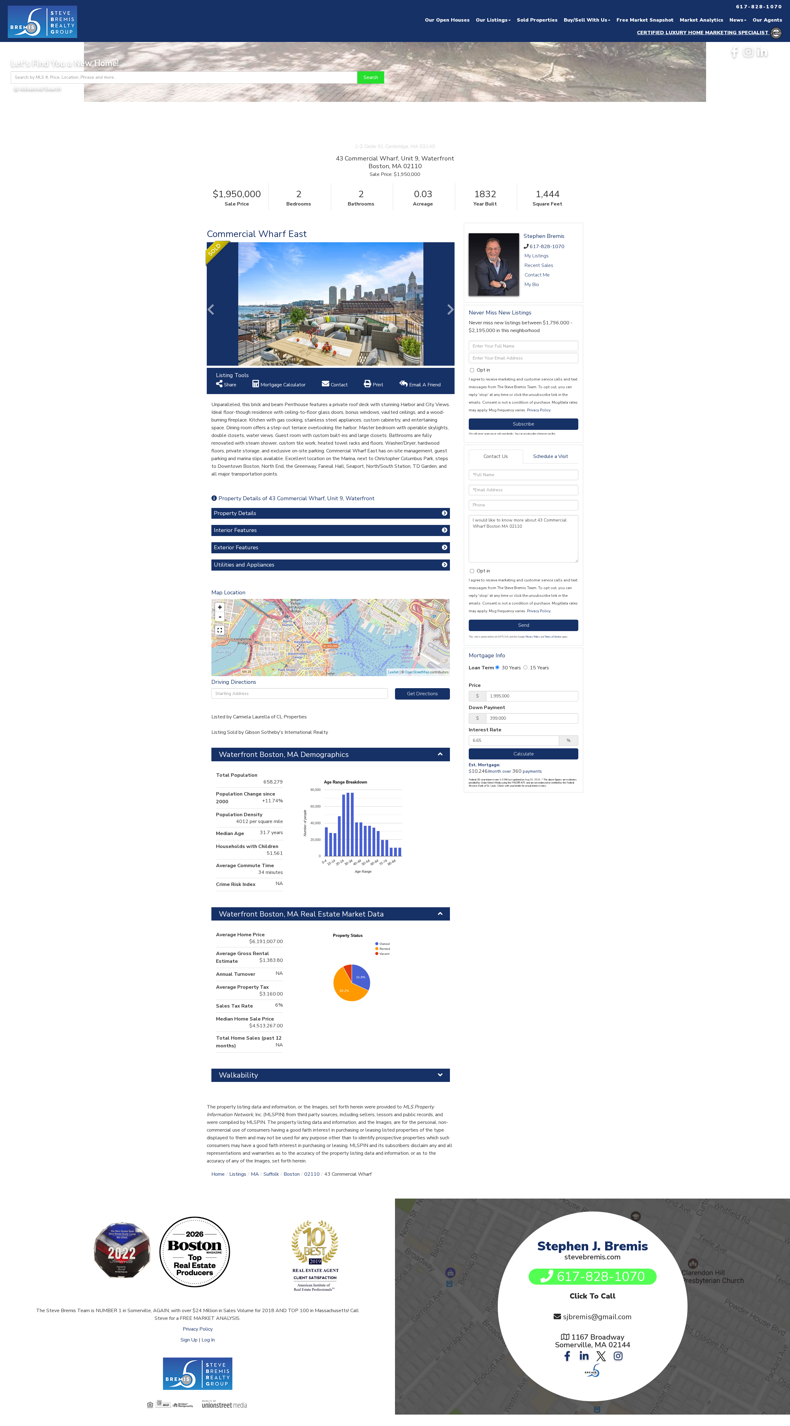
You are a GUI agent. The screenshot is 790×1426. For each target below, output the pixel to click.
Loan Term (481, 667)
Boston (292, 1174)
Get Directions (422, 693)
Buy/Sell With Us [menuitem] (585, 20)
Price (475, 685)
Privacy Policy (538, 410)
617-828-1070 (547, 246)
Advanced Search (40, 88)
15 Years (539, 667)
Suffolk (271, 1174)
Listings (237, 1174)
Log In (208, 1340)
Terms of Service (553, 636)
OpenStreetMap (417, 672)
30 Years (511, 667)
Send (523, 625)
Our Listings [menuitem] (492, 20)
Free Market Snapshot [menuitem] (645, 20)
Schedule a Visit (550, 456)
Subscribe (523, 424)
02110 (312, 1174)
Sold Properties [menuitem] (537, 20)
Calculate (524, 753)
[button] (370, 77)
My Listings (537, 255)
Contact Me (537, 275)
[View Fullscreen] (219, 630)
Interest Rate (485, 729)
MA (255, 1174)
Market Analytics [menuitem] (701, 20)
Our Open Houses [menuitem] (447, 20)
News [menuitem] (736, 20)
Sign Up (189, 1340)
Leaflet (393, 672)
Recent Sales (539, 265)
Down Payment (487, 707)
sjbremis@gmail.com (597, 1317)
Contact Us (496, 456)
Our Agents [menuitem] (767, 20)
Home (218, 1174)
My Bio (532, 284)
